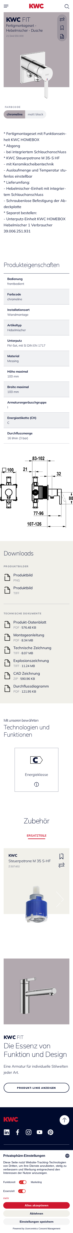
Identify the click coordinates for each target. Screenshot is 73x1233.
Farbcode (13, 106)
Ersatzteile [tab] (36, 835)
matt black (35, 114)
